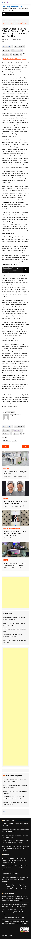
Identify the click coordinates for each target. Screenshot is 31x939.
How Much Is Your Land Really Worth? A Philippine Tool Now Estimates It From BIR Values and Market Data (14, 860)
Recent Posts (11, 412)
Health (5, 528)
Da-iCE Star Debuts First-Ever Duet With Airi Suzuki (14, 641)
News (10, 41)
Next (24, 446)
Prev (6, 446)
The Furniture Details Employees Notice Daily (14, 630)
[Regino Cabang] (6, 417)
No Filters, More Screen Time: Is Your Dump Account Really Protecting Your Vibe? (14, 533)
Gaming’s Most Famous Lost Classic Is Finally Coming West (14, 618)
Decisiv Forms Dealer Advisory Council (13, 917)
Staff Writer (8, 476)
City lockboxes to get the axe (10, 873)
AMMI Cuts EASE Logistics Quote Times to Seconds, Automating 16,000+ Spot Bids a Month (14, 912)
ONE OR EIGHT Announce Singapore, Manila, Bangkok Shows (14, 624)
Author (4, 412)
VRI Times (6, 854)
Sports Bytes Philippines (13, 776)
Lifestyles (12, 528)
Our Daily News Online (12, 6)
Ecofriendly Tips (8, 820)
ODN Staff (7, 506)
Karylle (6, 538)
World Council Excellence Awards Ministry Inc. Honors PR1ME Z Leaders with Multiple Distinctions (15, 879)
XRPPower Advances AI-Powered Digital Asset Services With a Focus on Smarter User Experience (15, 868)
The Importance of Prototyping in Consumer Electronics (12, 635)
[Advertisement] (15, 592)
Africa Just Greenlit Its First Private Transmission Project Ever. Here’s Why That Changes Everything (15, 848)
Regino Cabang (7, 39)
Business (5, 41)
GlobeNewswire (8, 893)
